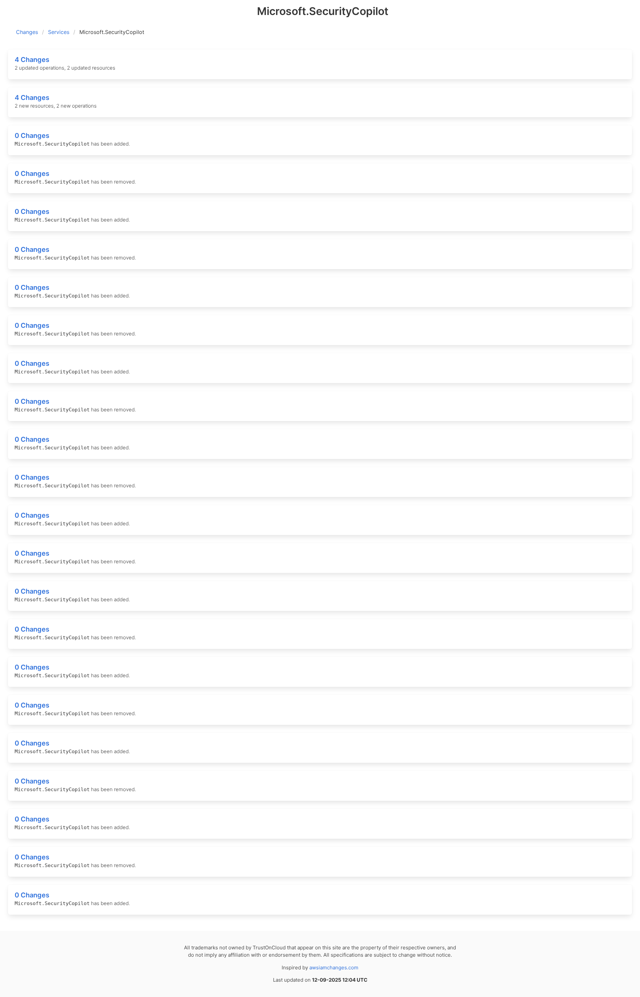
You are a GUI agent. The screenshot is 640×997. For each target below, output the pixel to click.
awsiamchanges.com (333, 967)
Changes (27, 32)
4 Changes (32, 60)
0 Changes (32, 136)
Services (58, 32)
